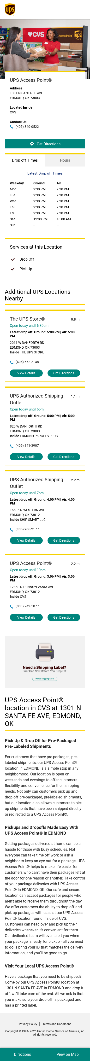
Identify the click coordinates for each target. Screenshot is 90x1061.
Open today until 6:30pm (29, 325)
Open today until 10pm (28, 570)
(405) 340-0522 (27, 127)
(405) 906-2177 (27, 529)
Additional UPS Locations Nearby (37, 295)
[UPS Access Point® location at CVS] (45, 686)
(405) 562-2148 (27, 362)
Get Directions (48, 143)
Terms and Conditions (57, 1024)
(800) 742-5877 (27, 606)
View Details (26, 373)
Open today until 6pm (27, 409)
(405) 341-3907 (27, 445)
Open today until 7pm (27, 493)
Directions (22, 1054)
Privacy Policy (28, 1024)
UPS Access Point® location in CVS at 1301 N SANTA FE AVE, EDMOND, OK (43, 712)
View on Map (68, 1054)
